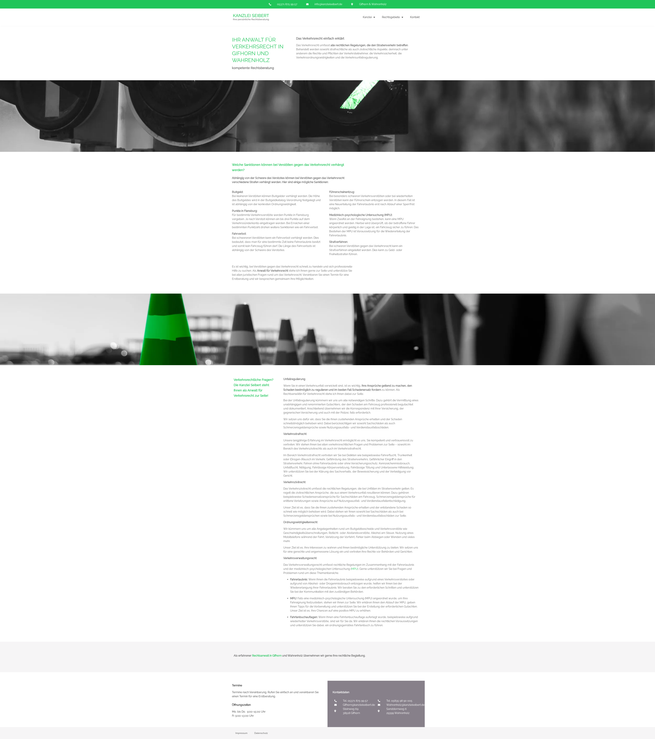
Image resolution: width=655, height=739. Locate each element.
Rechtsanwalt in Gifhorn (266, 655)
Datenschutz (261, 733)
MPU (354, 568)
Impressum (241, 733)
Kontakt (415, 17)
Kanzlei (367, 17)
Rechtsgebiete (391, 17)
